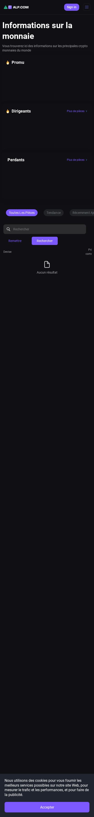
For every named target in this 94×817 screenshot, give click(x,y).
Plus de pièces (75, 111)
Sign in (71, 7)
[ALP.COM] (16, 7)
